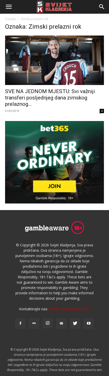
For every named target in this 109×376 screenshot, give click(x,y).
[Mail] (61, 323)
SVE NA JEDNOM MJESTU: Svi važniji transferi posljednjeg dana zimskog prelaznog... (50, 97)
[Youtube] (89, 323)
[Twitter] (75, 323)
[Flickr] (34, 323)
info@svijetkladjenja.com (69, 308)
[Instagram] (48, 323)
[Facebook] (20, 323)
